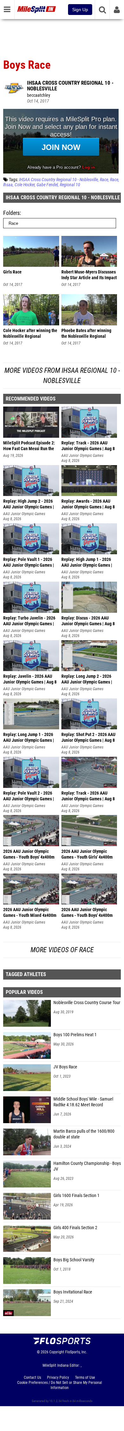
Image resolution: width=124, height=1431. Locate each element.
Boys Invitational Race (72, 1292)
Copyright (56, 1352)
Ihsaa (8, 185)
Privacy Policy (58, 1377)
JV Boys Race (65, 1067)
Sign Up (80, 9)
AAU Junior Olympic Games (82, 455)
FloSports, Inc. (76, 1352)
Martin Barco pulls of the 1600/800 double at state (83, 1134)
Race (104, 179)
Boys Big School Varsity (73, 1260)
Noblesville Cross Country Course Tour (86, 1002)
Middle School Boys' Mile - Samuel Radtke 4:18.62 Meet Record (83, 1102)
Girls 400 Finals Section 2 (75, 1227)
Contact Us (32, 1377)
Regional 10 (70, 185)
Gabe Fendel (47, 185)
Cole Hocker (25, 185)
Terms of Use (85, 1377)
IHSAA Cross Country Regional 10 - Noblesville (70, 86)
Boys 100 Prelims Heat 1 (75, 1035)
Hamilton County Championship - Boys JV (87, 1166)
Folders (11, 212)
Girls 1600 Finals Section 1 (76, 1195)
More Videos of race (62, 950)
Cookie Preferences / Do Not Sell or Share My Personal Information (59, 1385)
